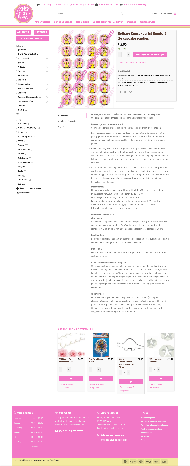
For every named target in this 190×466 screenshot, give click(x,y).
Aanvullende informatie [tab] (67, 121)
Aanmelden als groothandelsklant (154, 425)
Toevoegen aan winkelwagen (150, 55)
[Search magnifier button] (121, 14)
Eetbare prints (146, 75)
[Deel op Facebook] (120, 91)
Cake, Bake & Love (129, 83)
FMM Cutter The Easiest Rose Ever (66, 360)
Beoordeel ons (146, 433)
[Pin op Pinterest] (130, 91)
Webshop (131, 22)
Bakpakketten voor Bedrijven (108, 22)
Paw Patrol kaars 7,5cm (96, 360)
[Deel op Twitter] (125, 91)
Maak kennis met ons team (151, 429)
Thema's (121, 78)
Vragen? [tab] (61, 127)
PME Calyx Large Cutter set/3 (155, 360)
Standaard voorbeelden (162, 75)
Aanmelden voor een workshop (153, 421)
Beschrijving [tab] (63, 115)
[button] (61, 105)
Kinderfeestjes (42, 22)
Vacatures (145, 436)
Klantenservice (147, 22)
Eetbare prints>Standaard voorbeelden (152, 83)
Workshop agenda (63, 22)
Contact (144, 440)
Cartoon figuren (134, 75)
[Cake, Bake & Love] (23, 13)
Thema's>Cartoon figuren (128, 85)
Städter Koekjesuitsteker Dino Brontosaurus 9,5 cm (126, 363)
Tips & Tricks (82, 22)
